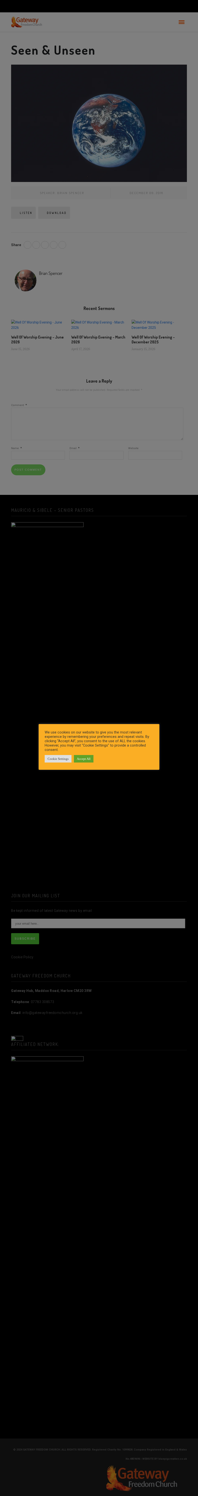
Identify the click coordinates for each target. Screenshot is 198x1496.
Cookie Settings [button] (58, 759)
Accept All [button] (84, 759)
